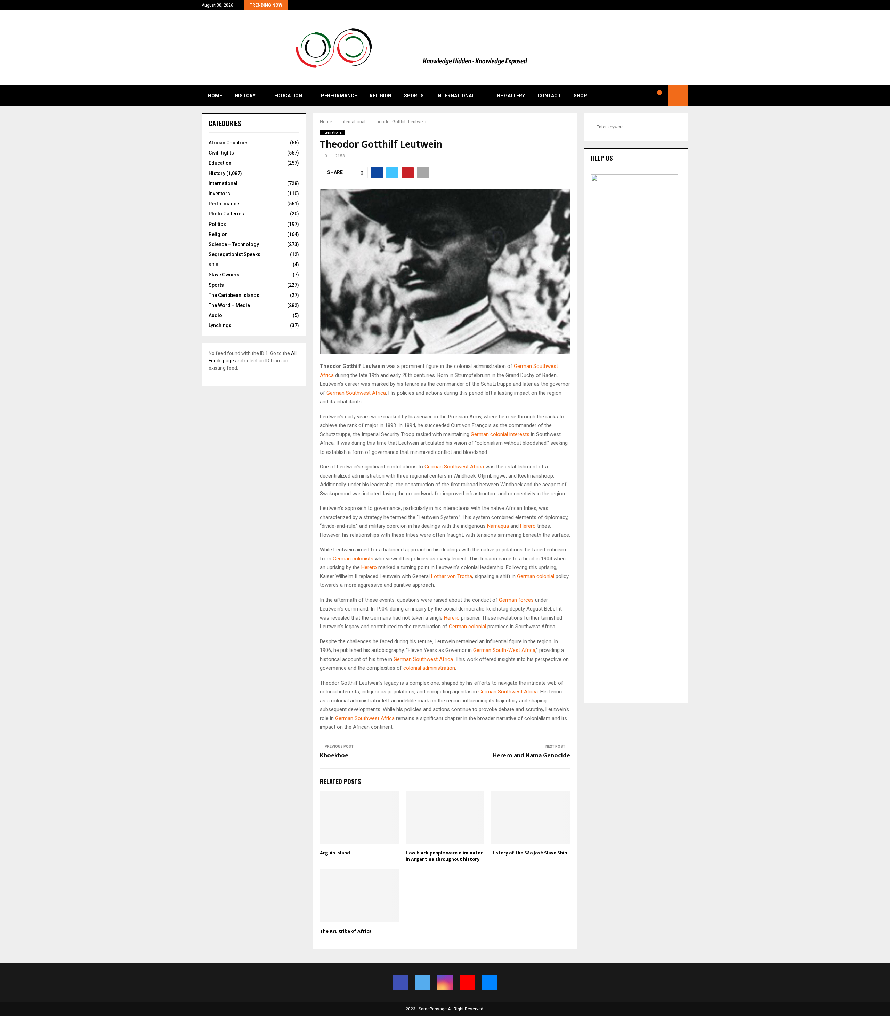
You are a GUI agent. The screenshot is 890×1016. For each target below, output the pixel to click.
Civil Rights (221, 153)
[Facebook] (621, 96)
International (455, 96)
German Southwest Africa (356, 393)
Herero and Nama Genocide (531, 755)
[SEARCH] (674, 127)
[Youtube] (644, 96)
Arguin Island (335, 853)
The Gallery (509, 96)
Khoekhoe (334, 755)
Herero (528, 526)
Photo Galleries (226, 213)
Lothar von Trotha (451, 576)
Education (288, 96)
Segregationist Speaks (234, 254)
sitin (213, 264)
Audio (215, 315)
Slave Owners (224, 274)
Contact (549, 96)
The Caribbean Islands (234, 295)
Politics (217, 224)
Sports (414, 96)
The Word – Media (229, 305)
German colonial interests (500, 434)
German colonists (353, 559)
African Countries (229, 142)
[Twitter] (628, 96)
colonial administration (429, 668)
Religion (380, 96)
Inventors (219, 193)
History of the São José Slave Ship (529, 853)
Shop (580, 96)
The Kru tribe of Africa (346, 931)
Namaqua (498, 526)
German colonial (535, 576)
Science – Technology (234, 244)
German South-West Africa (504, 650)
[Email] (651, 96)
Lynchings (220, 325)
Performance (339, 96)
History (245, 96)
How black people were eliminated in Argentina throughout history (445, 856)
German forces (516, 600)
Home (215, 96)
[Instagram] (636, 96)
